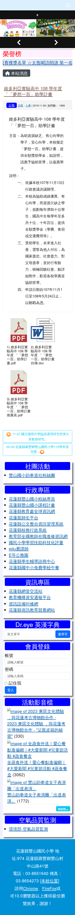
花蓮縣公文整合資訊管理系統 (36, 524)
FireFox (49, 888)
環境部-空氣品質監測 (28, 829)
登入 (10, 690)
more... (63, 808)
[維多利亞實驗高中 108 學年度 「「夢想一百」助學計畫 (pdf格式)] (19, 330)
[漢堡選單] (68, 5)
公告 (11, 105)
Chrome (30, 888)
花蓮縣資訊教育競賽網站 (32, 610)
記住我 (14, 683)
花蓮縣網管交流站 (25, 591)
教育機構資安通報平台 (30, 597)
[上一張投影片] (19, 42)
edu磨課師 (19, 548)
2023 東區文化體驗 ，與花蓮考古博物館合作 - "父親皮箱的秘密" (36, 729)
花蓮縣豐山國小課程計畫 (32, 505)
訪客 (20, 105)
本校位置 (49, 881)
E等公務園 (18, 555)
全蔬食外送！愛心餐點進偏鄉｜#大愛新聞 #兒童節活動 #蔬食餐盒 (37, 768)
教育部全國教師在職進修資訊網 (38, 536)
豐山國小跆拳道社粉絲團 (32, 475)
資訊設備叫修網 (23, 604)
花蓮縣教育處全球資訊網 (32, 511)
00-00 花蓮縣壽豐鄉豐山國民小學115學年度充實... (37, 449)
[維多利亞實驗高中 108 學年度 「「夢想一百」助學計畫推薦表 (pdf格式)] (19, 382)
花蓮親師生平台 (23, 517)
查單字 (63, 634)
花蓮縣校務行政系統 (28, 530)
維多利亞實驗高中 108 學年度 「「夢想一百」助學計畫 (33, 91)
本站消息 (19, 73)
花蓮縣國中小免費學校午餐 (34, 567)
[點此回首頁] (37, 28)
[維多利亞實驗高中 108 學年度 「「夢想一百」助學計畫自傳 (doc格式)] (43, 330)
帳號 (9, 655)
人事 (28, 105)
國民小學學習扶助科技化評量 (36, 542)
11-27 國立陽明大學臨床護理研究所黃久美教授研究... (40, 436)
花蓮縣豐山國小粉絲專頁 (32, 499)
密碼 (9, 669)
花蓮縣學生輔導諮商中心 (32, 561)
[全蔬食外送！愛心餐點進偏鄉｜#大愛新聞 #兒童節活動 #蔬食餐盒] (37, 749)
